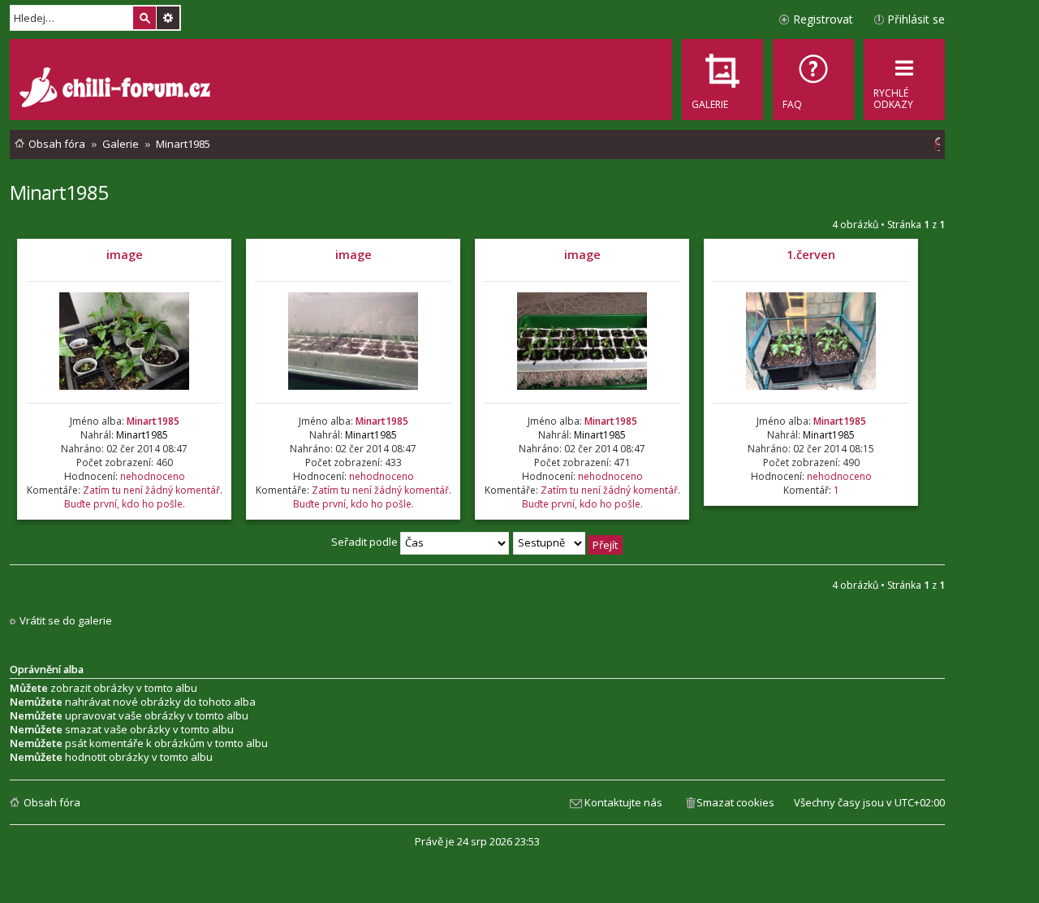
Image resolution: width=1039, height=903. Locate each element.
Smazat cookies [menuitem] (735, 802)
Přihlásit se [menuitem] (916, 19)
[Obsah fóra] (116, 89)
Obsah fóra (52, 802)
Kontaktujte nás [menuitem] (623, 802)
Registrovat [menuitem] (823, 19)
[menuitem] (813, 79)
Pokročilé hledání (168, 17)
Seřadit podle (365, 541)
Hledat (144, 17)
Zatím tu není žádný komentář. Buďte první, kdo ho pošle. (143, 497)
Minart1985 (59, 192)
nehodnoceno (152, 476)
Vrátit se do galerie (65, 621)
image (124, 254)
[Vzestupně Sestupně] (568, 541)
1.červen (811, 254)
